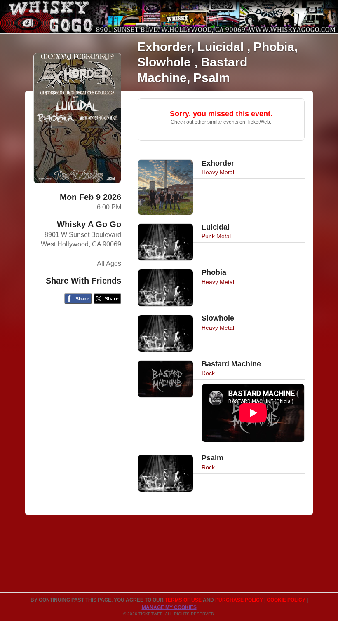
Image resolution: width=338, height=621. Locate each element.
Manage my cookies (169, 607)
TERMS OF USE (184, 600)
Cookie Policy (287, 600)
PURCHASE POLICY (239, 600)
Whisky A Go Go (89, 224)
